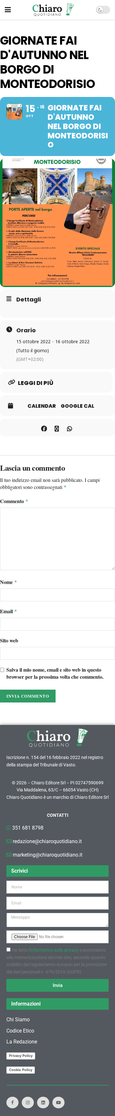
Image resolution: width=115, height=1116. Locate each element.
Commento (14, 501)
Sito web (9, 640)
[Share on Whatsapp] (69, 427)
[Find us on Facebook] (12, 1102)
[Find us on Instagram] (28, 1102)
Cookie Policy (20, 1070)
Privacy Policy (21, 1055)
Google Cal (77, 406)
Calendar (41, 406)
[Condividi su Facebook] (44, 427)
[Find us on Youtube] (58, 1102)
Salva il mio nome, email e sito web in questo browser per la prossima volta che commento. (54, 673)
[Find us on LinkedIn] (43, 1102)
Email (8, 611)
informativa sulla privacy (54, 950)
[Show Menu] (8, 9)
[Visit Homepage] (53, 9)
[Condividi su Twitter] (56, 427)
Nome (8, 582)
